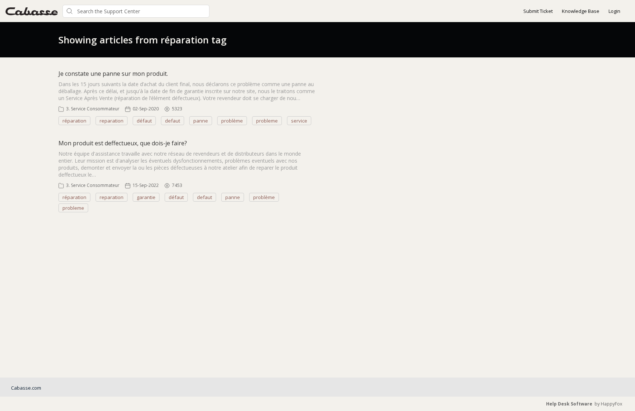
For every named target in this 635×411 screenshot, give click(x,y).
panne (200, 120)
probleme (267, 120)
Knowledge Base (580, 11)
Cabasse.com (26, 388)
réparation (74, 120)
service (299, 120)
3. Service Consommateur (92, 109)
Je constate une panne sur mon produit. (113, 74)
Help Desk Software (569, 404)
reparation (111, 120)
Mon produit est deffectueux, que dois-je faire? (122, 143)
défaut (144, 120)
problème (232, 120)
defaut (172, 120)
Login (614, 11)
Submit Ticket (538, 11)
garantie (146, 197)
